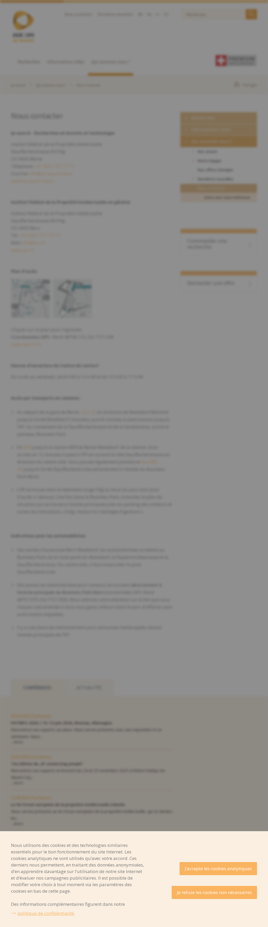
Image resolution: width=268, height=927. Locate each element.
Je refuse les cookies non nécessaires (214, 892)
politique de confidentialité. (46, 913)
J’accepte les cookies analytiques (218, 868)
